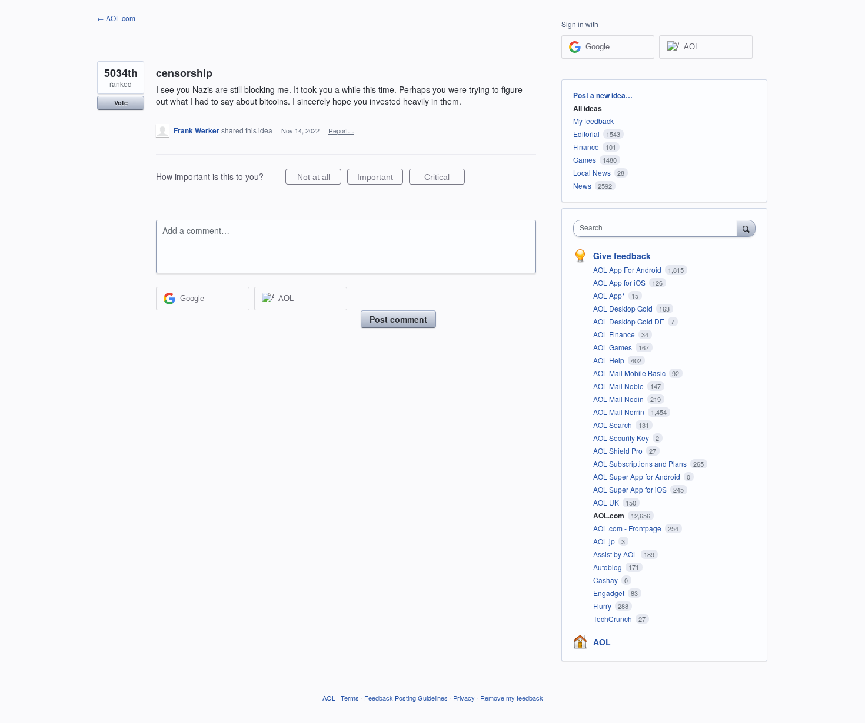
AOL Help (609, 360)
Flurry (603, 606)
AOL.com (609, 515)
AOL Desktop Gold (623, 308)
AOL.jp (605, 541)
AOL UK (607, 502)
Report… (341, 130)
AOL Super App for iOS (630, 489)
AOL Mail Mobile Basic (630, 373)
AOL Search (613, 425)
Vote (121, 102)
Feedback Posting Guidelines (406, 697)
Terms (350, 697)
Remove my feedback (511, 697)
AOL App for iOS (620, 282)
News (582, 185)
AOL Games (613, 347)
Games (584, 160)
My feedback (593, 121)
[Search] (746, 228)
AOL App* (610, 295)
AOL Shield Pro (618, 451)
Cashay (606, 580)
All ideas (587, 108)
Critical (444, 178)
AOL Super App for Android (637, 476)
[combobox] (658, 228)
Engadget (609, 593)
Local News (592, 173)
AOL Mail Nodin (619, 399)
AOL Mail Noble (619, 386)
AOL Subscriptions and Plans (640, 463)
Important (380, 178)
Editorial (586, 134)
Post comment (398, 319)
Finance (586, 147)
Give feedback (622, 256)
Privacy (464, 697)
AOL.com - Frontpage (628, 528)
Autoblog (608, 567)
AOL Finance (615, 334)
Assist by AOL (616, 554)
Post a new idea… (603, 95)
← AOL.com (116, 18)
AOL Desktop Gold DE (629, 321)
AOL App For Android (628, 270)
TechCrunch (613, 619)
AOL (602, 642)
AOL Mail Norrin (619, 412)
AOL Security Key (622, 438)
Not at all (319, 178)
